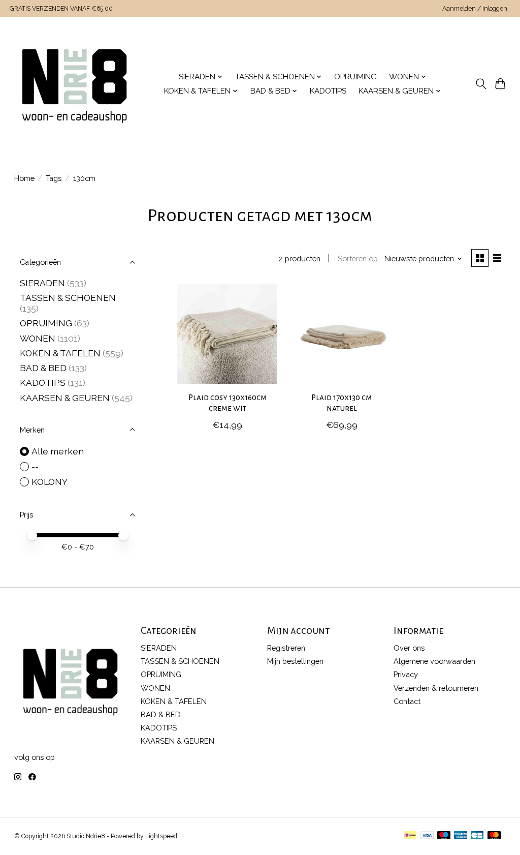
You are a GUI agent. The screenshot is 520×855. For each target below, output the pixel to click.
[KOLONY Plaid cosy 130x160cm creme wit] (227, 334)
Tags (53, 178)
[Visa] (427, 836)
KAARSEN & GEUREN (65, 397)
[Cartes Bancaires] (477, 836)
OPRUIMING (355, 76)
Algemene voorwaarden (434, 661)
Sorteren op (358, 258)
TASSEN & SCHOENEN (68, 297)
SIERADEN (42, 283)
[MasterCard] (494, 836)
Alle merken (57, 451)
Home (24, 178)
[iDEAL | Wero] (410, 836)
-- (35, 466)
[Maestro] (443, 836)
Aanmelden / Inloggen (474, 8)
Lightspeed (161, 836)
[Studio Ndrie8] (74, 83)
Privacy (406, 674)
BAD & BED (43, 367)
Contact (407, 701)
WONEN (37, 338)
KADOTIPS (328, 91)
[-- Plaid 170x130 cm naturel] (341, 334)
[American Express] (460, 836)
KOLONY (49, 481)
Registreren (286, 648)
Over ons (409, 648)
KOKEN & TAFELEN (60, 353)
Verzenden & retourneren (436, 688)
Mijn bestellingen (295, 661)
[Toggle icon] (480, 84)
